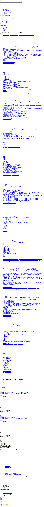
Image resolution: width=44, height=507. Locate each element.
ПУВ (3, 179)
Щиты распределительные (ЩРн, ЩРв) (10, 191)
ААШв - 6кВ (5, 244)
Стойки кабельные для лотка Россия (9, 50)
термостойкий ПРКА (6, 219)
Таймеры (9, 119)
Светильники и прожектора (8, 257)
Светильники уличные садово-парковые (10, 276)
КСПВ (4, 337)
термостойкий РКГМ (6, 218)
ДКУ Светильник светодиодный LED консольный (23, 274)
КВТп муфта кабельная (7, 83)
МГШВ (4, 256)
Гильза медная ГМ (6, 68)
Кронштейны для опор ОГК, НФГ (9, 326)
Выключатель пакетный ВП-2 (8, 115)
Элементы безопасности (7, 183)
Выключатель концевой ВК (8, 129)
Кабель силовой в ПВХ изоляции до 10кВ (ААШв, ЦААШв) (14, 242)
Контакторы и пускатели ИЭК (8, 105)
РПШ (4, 142)
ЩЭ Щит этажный (11, 196)
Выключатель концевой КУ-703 (19, 129)
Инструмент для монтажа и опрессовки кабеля (11, 147)
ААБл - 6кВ (5, 231)
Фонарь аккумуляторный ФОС (19, 288)
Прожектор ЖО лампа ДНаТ (17, 282)
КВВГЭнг (4, 157)
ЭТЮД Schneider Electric (7, 372)
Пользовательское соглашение (10, 473)
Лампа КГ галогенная (7, 315)
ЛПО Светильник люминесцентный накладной (11, 259)
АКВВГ (4, 163)
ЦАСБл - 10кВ (5, 236)
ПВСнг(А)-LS (5, 188)
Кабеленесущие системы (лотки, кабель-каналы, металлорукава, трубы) (16, 42)
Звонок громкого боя (6, 132)
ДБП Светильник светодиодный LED (22, 271)
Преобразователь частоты (7, 133)
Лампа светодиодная (6, 312)
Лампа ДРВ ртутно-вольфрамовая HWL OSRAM (27, 299)
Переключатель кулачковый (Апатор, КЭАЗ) (11, 112)
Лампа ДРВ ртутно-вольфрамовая (9, 298)
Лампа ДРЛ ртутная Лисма (7, 297)
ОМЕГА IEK (5, 368)
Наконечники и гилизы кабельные (9, 62)
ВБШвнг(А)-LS (5, 77)
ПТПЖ (4, 340)
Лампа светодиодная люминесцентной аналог (11, 313)
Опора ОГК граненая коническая (9, 320)
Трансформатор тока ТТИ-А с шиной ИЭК (26, 136)
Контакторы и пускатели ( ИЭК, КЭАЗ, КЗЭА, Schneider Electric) (14, 104)
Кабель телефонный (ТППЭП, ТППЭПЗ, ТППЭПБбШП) (13, 344)
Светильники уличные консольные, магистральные (12, 272)
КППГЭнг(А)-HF (6, 343)
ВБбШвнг (4, 72)
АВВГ (4, 59)
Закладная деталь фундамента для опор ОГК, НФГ (12, 325)
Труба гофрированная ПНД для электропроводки (30, 54)
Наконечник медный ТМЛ (7, 65)
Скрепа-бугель (5, 211)
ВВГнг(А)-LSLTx (6, 39)
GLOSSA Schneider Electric (7, 363)
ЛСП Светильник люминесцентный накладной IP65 (30, 259)
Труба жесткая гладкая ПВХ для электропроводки (32, 55)
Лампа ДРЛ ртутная (6, 296)
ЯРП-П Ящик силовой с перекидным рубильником (12, 174)
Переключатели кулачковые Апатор (9, 113)
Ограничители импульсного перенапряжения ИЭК (12, 102)
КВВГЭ (4, 156)
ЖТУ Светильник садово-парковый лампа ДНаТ (29, 277)
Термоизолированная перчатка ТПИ (9, 241)
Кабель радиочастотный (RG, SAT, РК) (10, 327)
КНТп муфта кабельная (15, 83)
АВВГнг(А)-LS (5, 61)
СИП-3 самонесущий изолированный (9, 203)
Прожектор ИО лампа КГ (7, 282)
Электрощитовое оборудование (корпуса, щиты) (11, 190)
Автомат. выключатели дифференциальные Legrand (30, 99)
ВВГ (3, 36)
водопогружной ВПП (7, 220)
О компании (5, 9)
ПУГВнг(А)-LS (5, 181)
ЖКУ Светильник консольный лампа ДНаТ (26, 273)
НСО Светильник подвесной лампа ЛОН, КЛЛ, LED (26, 270)
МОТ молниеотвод (6, 359)
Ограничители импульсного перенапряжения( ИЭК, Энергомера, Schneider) (16, 101)
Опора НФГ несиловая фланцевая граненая (11, 321)
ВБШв (4, 75)
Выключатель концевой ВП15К (30, 129)
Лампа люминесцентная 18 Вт (8, 309)
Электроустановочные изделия (8, 360)
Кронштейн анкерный (7, 210)
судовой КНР (5, 349)
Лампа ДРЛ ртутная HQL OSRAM (19, 297)
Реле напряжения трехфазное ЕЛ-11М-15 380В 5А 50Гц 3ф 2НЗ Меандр (13, 393)
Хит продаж (4, 385)
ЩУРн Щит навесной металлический (26, 195)
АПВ (3, 182)
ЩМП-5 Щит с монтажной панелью (22, 199)
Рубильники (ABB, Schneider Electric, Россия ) (11, 110)
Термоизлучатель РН (6, 307)
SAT (3, 329)
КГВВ (4, 352)
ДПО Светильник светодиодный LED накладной (34, 266)
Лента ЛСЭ (5, 184)
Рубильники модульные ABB (8, 111)
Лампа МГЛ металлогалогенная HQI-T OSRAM (11, 303)
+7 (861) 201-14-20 (3, 3)
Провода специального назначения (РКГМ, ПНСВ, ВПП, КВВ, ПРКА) (16, 217)
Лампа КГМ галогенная (7, 316)
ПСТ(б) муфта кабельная (7, 85)
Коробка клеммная (6, 250)
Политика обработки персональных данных (13, 474)
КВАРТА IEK (5, 367)
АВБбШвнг (5, 91)
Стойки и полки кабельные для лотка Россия (11, 49)
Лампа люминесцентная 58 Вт (30, 309)
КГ (3, 139)
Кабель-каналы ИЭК (15, 52)
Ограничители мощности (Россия (9, 127)
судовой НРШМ (5, 348)
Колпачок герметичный (7, 214)
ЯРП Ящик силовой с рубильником (9, 173)
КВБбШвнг (5, 161)
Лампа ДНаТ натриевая (7, 293)
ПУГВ (4, 180)
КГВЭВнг (4, 355)
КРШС (4, 143)
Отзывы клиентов (6, 10)
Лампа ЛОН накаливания (7, 306)
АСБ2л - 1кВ (5, 225)
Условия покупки (8, 467)
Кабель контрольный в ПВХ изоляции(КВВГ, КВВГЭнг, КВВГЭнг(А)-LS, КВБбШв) (18, 151)
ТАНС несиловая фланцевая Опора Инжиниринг (12, 324)
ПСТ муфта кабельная (7, 87)
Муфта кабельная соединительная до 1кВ (10, 84)
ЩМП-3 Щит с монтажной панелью (36, 198)
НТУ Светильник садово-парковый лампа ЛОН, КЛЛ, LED (21, 278)
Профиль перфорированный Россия (35, 50)
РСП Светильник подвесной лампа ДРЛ (10, 268)
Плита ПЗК (5, 185)
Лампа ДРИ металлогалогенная (8, 301)
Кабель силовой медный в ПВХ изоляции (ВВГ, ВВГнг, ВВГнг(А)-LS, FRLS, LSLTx (18, 35)
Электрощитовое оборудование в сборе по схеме (11, 164)
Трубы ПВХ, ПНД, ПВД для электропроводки (11, 53)
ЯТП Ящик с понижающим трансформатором (11, 175)
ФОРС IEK (5, 370)
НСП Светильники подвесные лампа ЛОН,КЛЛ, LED (23, 269)
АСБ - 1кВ (4, 223)
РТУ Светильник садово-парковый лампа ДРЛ (11, 277)
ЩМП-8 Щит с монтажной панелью (22, 200)
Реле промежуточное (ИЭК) (8, 124)
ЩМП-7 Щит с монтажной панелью (9, 200)
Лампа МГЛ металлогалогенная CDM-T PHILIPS (25, 304)
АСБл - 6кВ (5, 229)
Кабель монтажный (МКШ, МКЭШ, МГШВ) (11, 253)
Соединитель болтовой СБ (7, 69)
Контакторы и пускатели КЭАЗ (31, 105)
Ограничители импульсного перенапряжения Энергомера (16, 103)
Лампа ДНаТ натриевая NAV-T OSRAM (21, 294)
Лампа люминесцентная (7, 308)
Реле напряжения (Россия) (7, 120)
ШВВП (4, 189)
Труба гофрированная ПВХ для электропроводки (12, 54)
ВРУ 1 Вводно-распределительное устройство (11, 165)
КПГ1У (4, 145)
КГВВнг (4, 353)
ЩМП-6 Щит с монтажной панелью (36, 199)
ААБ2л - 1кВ (5, 227)
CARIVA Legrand (6, 361)
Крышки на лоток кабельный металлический (25, 46)
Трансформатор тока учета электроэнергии (10, 135)
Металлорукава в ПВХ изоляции (20, 57)
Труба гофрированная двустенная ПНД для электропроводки (22, 55)
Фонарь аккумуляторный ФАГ (8, 288)
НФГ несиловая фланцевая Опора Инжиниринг (11, 323)
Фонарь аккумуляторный (7, 287)
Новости (4, 29)
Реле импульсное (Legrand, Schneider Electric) (11, 126)
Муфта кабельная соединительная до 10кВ (10, 86)
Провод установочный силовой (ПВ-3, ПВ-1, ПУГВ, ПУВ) (13, 177)
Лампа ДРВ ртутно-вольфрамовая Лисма (10, 299)
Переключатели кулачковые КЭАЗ (22, 113)
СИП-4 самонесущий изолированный (9, 204)
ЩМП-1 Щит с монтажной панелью (9, 198)
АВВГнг (4, 60)
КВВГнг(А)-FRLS (6, 155)
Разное (4, 137)
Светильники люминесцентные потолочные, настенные (13, 258)
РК (3, 330)
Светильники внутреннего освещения (10, 261)
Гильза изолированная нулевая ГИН (9, 215)
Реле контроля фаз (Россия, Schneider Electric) (11, 123)
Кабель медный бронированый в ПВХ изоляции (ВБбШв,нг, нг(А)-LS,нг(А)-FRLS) (18, 70)
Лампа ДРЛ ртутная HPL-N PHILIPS (32, 297)
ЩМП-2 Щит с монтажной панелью (22, 198)
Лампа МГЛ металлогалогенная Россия (24, 305)
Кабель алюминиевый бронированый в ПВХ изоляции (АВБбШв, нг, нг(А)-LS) (17, 89)
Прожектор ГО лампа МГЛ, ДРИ (29, 282)
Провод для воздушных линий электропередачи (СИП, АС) (13, 201)
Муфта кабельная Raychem (7, 88)
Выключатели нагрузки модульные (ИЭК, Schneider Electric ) (14, 107)
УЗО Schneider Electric (15, 97)
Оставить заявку (6, 13)
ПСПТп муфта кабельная (15, 87)
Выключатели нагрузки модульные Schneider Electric (27, 108)
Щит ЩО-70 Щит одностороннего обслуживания (12, 167)
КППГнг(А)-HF (5, 342)
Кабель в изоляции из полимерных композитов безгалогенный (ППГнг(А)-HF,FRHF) (18, 331)
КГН (3, 146)
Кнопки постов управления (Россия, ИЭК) (27, 117)
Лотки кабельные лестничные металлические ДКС (24, 47)
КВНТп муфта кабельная (25, 81)
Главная (4, 6)
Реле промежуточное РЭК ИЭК (8, 125)
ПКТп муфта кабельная (7, 81)
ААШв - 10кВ (5, 245)
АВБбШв (4, 90)
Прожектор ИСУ (11, 283)
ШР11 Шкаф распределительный (9, 169)
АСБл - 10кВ (5, 233)
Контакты (4, 30)
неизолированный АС (7, 205)
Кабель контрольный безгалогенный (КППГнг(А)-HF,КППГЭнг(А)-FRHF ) (17, 341)
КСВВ (4, 335)
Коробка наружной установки (8, 249)
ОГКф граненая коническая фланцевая (10, 322)
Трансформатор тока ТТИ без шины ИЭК (10, 136)
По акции (3, 386)
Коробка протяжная (6, 251)
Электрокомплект (3, 443)
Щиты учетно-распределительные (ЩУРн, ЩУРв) (12, 194)
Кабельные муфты (6, 79)
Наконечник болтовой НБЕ (8, 67)
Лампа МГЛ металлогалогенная (8, 302)
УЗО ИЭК (4, 97)
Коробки (4, 247)
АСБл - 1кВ (5, 224)
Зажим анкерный (6, 208)
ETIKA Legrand (5, 362)
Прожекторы (5, 281)
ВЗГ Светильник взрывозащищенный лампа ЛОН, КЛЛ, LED (16, 286)
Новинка (3, 387)
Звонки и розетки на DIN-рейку (8, 131)
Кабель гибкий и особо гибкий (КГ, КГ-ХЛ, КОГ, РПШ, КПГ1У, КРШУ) (16, 138)
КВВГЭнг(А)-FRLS (6, 159)
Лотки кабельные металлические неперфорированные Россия (14, 44)
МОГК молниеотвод (6, 358)
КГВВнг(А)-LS (5, 354)
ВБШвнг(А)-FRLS (6, 78)
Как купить (5, 27)
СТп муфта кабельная (24, 87)
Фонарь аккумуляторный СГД (30, 288)
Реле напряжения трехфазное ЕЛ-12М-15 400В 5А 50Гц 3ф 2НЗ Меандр (13, 418)
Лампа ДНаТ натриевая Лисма (8, 294)
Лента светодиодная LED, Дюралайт (9, 314)
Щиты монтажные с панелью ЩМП (9, 197)
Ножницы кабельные (6, 148)
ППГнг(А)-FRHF (6, 333)
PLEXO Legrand (5, 364)
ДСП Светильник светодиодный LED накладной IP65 (12, 264)
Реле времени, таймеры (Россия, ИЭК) (10, 118)
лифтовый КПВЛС (6, 350)
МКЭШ (4, 255)
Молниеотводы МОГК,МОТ (8, 357)
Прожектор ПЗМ (17, 283)
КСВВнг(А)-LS (5, 336)
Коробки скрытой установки (8, 248)
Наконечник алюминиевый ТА (8, 63)
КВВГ (4, 152)
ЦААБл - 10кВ (5, 237)
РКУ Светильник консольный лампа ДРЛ (10, 273)
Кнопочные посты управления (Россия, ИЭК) (11, 117)
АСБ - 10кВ (5, 232)
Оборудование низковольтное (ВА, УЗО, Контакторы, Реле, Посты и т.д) (16, 93)
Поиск (21, 32)
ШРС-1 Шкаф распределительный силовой (10, 168)
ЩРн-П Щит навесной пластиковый (9, 192)
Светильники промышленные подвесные (10, 267)
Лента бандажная (6, 212)
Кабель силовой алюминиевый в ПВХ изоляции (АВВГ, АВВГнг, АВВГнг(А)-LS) (18, 58)
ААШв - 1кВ (5, 243)
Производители (5, 8)
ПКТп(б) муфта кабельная (16, 81)
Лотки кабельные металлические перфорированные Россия (23, 45)
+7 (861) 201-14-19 (3, 4)
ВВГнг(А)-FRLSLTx (6, 40)
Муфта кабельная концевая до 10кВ (9, 82)
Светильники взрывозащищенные (9, 284)
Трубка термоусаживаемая (7, 238)
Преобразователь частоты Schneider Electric (10, 134)
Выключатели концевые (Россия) (9, 128)
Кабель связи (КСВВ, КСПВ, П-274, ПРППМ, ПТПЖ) (13, 334)
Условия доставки (8, 468)
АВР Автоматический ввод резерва (9, 166)
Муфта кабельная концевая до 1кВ (9, 80)
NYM (4, 41)
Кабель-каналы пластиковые (8, 51)
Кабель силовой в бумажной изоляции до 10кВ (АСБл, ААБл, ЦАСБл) (15, 222)
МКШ (4, 254)
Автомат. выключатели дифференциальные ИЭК (12, 99)
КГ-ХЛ (4, 140)
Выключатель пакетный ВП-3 (19, 115)
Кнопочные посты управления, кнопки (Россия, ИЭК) (13, 116)
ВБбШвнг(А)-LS (6, 73)
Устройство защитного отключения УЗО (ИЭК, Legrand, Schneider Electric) (16, 96)
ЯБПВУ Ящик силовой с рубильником (10, 172)
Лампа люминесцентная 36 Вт (19, 309)
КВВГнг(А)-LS (5, 154)
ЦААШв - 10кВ (5, 246)
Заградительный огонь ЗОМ (8, 280)
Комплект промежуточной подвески (9, 209)
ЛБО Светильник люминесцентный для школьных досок (30, 260)
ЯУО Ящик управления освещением (9, 170)
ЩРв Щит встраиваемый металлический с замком (21, 193)
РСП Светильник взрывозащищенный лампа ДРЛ (12, 285)
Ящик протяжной (6, 252)
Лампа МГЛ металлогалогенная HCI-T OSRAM (29, 303)
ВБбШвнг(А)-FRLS (6, 74)
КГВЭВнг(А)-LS (6, 356)
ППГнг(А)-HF (5, 332)
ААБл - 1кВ (5, 226)
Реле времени (5, 119)
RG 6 (3, 328)
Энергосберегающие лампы (8, 311)
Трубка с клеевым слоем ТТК (8, 240)
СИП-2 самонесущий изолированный (9, 202)
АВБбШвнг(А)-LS (6, 92)
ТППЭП (4, 345)
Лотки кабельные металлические (9, 43)
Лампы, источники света (7, 292)
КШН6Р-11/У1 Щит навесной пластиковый (11, 195)
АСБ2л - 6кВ (5, 230)
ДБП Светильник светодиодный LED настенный (32, 264)
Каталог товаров (6, 7)
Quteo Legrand (5, 365)
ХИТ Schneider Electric (7, 371)
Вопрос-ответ (7, 466)
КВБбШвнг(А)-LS (6, 162)
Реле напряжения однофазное (8, 121)
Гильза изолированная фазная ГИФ (9, 216)
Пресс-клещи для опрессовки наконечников (11, 149)
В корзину (2, 416)
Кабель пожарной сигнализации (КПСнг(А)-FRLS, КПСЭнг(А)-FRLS (15, 317)
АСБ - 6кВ (4, 228)
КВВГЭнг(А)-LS (6, 158)
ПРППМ (4, 339)
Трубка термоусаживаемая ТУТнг (9, 239)
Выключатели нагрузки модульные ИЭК (10, 108)
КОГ (3, 141)
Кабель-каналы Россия (7, 52)
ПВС (3, 187)
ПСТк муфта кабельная (16, 85)
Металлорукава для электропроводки (9, 56)
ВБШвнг (4, 76)
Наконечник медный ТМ (7, 64)
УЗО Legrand (8, 97)
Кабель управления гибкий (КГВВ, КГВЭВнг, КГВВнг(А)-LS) (14, 351)
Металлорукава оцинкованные (8, 57)
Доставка (4, 28)
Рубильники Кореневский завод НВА (21, 111)
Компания (6, 459)
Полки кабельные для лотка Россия (22, 50)
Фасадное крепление (6, 213)
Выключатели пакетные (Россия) (9, 114)
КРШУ (4, 144)
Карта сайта (7, 469)
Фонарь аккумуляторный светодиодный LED (19, 289)
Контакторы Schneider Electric (19, 105)
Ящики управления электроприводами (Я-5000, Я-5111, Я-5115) (14, 171)
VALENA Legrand (6, 366)
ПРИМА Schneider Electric (7, 369)
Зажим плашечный (6, 207)
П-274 (4, 338)
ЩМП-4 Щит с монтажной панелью (9, 199)
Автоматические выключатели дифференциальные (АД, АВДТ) (14, 98)
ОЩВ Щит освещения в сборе (8, 176)
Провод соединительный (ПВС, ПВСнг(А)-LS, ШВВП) (13, 186)
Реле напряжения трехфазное (19, 121)
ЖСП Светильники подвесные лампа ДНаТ (26, 268)
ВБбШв (4, 71)
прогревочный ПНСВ (7, 221)
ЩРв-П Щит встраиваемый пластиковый (23, 192)
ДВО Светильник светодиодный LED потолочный (15, 266)
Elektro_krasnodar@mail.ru (7, 12)
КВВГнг (4, 153)
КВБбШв (4, 160)
